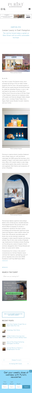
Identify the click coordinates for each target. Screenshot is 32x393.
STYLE (19, 27)
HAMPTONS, (14, 27)
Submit (26, 387)
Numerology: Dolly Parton (13, 330)
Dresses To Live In (16, 360)
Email (18, 384)
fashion (5, 267)
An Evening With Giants (15, 363)
